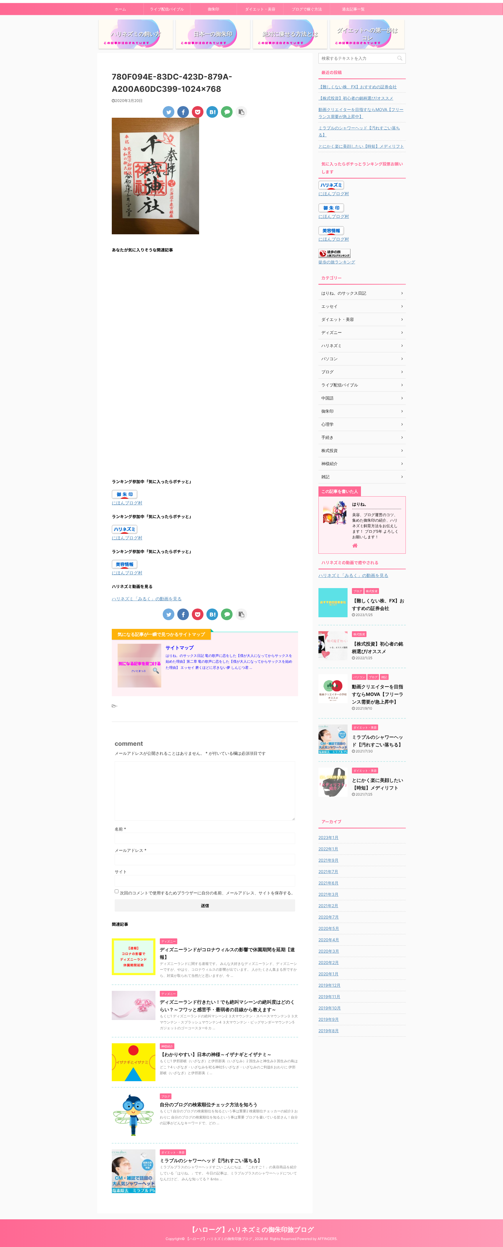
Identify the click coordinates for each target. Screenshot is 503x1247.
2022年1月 (328, 848)
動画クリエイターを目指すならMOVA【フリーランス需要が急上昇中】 (360, 113)
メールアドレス (130, 850)
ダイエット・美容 (260, 9)
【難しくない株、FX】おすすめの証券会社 (357, 86)
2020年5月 (328, 928)
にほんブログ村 (127, 503)
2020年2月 (328, 962)
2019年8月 (328, 1030)
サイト (121, 871)
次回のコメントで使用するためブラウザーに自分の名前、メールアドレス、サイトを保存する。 (207, 892)
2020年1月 (328, 973)
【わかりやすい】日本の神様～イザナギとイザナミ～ (216, 1054)
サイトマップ (180, 647)
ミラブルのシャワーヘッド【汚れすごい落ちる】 (211, 1160)
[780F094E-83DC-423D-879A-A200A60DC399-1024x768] (212, 112)
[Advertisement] (205, 314)
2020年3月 (328, 951)
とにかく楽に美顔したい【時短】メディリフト (361, 146)
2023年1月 (328, 837)
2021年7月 (328, 871)
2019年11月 (329, 996)
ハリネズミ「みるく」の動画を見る (147, 598)
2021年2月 (328, 905)
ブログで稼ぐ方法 (307, 9)
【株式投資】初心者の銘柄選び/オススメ (355, 98)
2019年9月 (328, 1019)
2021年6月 (328, 882)
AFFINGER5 (327, 1239)
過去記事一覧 (353, 9)
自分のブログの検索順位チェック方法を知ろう (209, 1104)
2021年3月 (328, 894)
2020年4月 (328, 939)
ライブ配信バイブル (167, 9)
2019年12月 (329, 985)
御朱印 (213, 9)
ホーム (120, 9)
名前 (120, 828)
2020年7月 (328, 916)
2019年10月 (329, 1007)
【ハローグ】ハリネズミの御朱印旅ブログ (251, 1229)
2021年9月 (328, 860)
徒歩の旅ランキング (336, 262)
